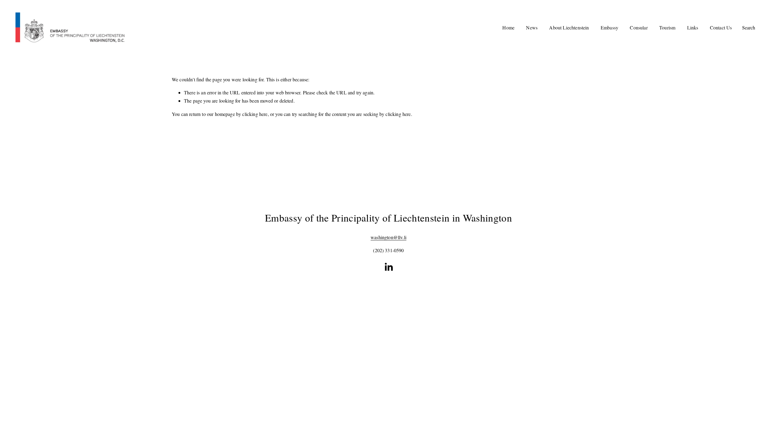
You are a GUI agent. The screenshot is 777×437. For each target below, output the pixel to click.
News (532, 27)
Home (508, 27)
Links (692, 27)
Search (748, 27)
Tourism (667, 27)
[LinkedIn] (388, 267)
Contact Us (721, 27)
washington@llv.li (388, 237)
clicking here (254, 114)
